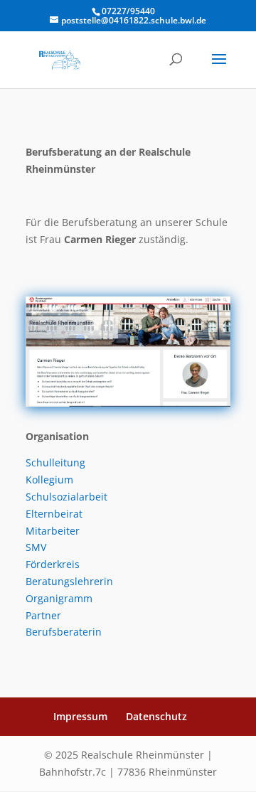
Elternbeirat (54, 513)
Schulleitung (55, 462)
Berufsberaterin (64, 631)
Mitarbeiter (53, 530)
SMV (36, 547)
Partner (43, 615)
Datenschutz (156, 716)
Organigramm (59, 598)
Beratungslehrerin (69, 581)
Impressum (80, 716)
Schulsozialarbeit (66, 496)
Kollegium (49, 479)
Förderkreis (53, 564)
